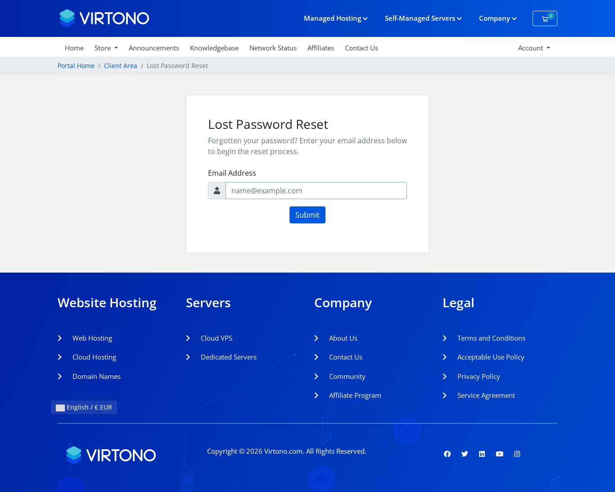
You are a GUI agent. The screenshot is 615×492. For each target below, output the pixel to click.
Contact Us (361, 47)
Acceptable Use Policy (490, 356)
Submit (307, 215)
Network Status (273, 47)
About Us (342, 337)
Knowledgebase (214, 47)
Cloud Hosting (93, 356)
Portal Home (76, 65)
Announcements (154, 47)
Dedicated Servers (228, 356)
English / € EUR (88, 407)
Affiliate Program (354, 395)
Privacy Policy (478, 376)
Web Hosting (91, 337)
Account (531, 47)
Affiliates (321, 47)
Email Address (232, 173)
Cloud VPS (215, 337)
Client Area (120, 65)
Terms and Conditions (490, 337)
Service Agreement (485, 395)
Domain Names (96, 376)
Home (74, 47)
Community (346, 376)
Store (104, 47)
